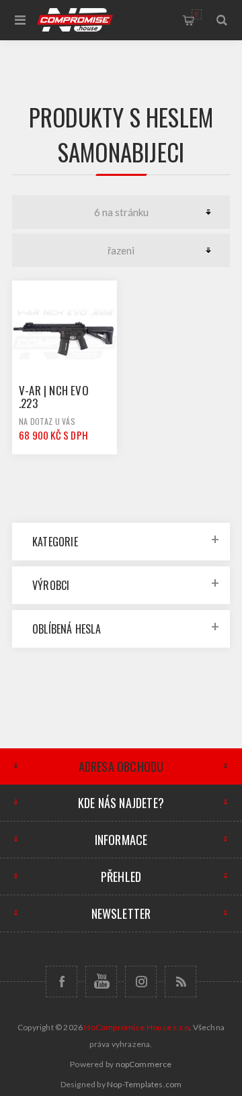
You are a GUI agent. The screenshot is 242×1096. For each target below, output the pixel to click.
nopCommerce (144, 1064)
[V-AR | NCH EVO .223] (64, 333)
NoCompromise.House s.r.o (136, 1027)
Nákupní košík (196, 14)
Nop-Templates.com (144, 1084)
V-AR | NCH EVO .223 (54, 396)
